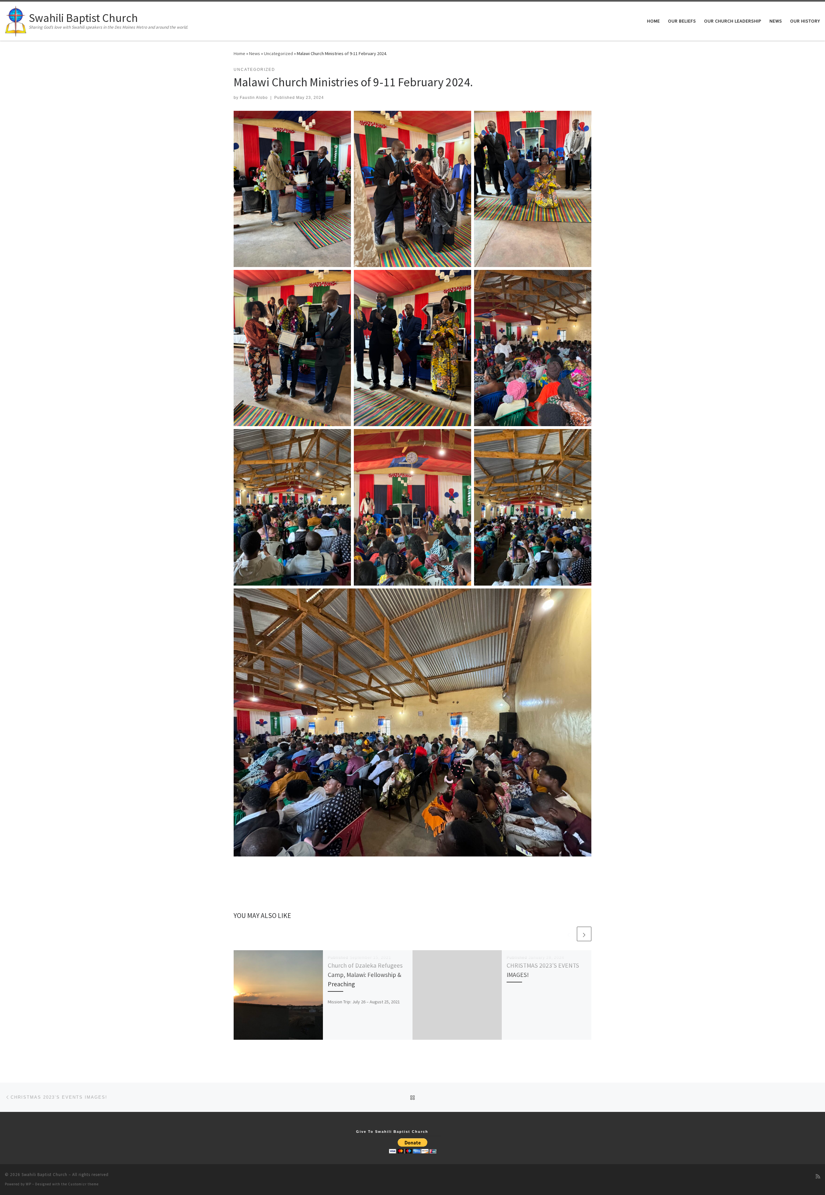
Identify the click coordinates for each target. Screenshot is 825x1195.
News (254, 53)
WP (28, 1184)
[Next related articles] (584, 934)
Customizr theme (83, 1184)
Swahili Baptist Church (44, 1174)
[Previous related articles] (568, 934)
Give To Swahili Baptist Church (392, 1131)
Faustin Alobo (254, 97)
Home (239, 53)
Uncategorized (278, 53)
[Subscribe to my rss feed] (818, 1176)
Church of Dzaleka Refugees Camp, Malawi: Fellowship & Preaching (365, 974)
